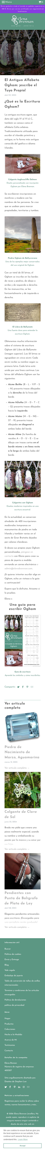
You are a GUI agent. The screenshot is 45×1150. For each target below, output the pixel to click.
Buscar (8, 949)
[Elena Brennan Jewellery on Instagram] (24, 1087)
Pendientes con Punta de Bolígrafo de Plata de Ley (21, 898)
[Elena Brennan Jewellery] (22, 22)
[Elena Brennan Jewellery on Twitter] (6, 1087)
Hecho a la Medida (13, 1035)
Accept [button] (22, 1146)
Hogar (7, 1018)
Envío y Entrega (12, 959)
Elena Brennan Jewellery (24, 1114)
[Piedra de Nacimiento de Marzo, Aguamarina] (23, 728)
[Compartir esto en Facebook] (22, 687)
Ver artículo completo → (17, 768)
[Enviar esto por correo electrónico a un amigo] (31, 687)
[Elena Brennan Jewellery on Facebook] (10, 1087)
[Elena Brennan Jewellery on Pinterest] (15, 1087)
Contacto (9, 1051)
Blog (7, 965)
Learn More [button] (23, 1139)
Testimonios (10, 1045)
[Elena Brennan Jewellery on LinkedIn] (19, 1087)
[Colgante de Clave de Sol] (23, 790)
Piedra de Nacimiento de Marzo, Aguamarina (22, 752)
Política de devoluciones (15, 1000)
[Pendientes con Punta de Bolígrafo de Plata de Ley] (23, 872)
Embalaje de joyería (14, 976)
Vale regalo (10, 970)
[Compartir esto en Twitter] (18, 687)
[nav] (7, 2)
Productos (9, 1024)
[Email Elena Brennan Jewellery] (28, 1087)
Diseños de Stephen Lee (16, 1082)
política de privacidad (14, 1005)
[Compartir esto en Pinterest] (27, 687)
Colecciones (10, 1029)
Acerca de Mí (11, 1040)
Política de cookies (13, 954)
